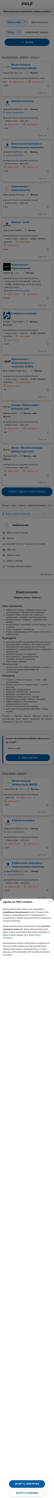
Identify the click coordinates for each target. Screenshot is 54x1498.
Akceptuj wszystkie (27, 1484)
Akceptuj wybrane (27, 1493)
